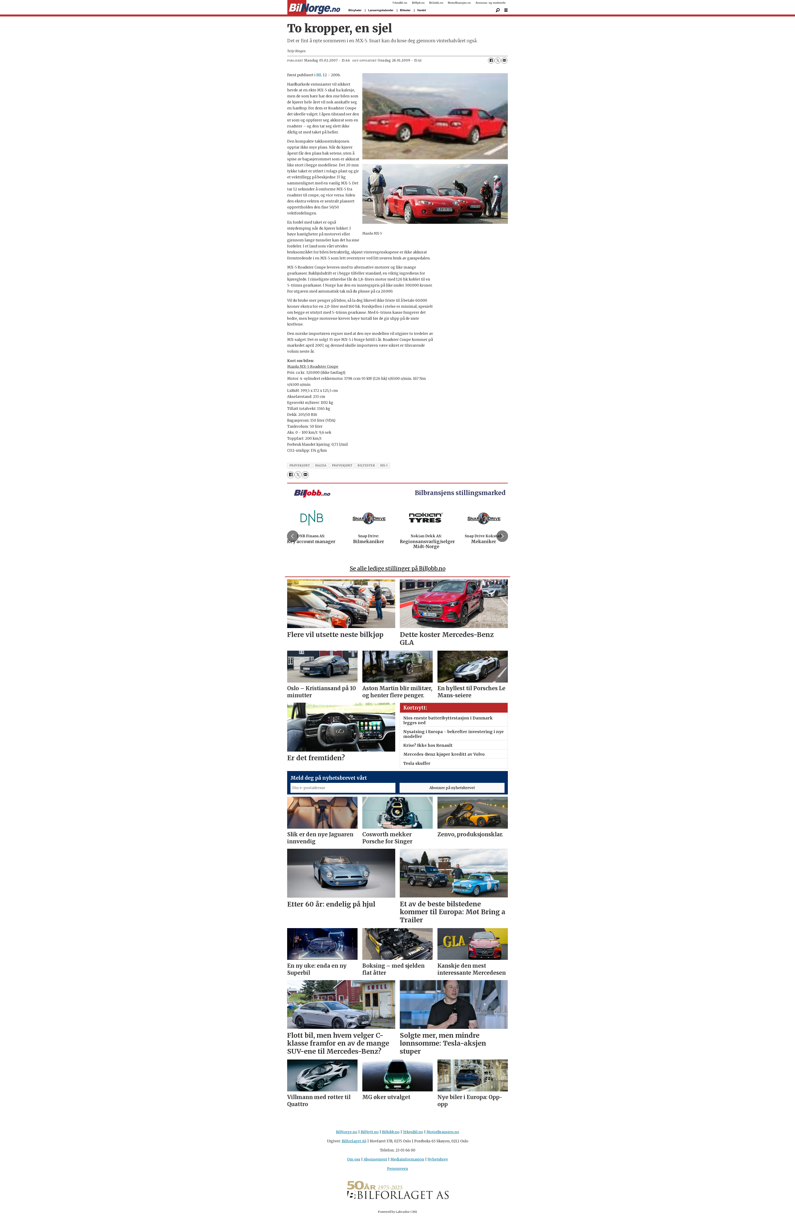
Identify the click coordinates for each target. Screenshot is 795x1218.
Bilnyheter (354, 10)
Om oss (353, 1159)
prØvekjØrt (299, 465)
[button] (293, 536)
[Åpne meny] (506, 10)
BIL (319, 75)
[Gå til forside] (313, 7)
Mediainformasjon (407, 1159)
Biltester (405, 10)
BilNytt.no (418, 2)
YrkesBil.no (399, 2)
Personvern (397, 1168)
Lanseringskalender (380, 10)
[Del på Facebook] (491, 60)
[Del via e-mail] (504, 60)
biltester (366, 465)
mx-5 (384, 465)
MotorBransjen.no (459, 2)
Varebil (421, 10)
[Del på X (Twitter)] (498, 60)
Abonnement (375, 1159)
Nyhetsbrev (438, 1159)
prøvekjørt (342, 465)
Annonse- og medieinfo (491, 2)
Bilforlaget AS (354, 1141)
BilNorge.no (346, 1132)
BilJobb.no (436, 2)
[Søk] (498, 10)
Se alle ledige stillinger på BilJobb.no (398, 568)
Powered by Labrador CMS (397, 1212)
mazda (321, 465)
